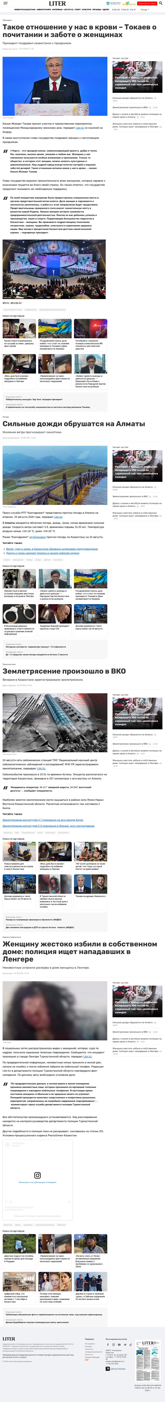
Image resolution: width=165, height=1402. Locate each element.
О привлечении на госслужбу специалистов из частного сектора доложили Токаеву (48, 407)
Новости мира (44, 10)
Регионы (96, 10)
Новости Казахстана (24, 10)
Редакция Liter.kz (10, 49)
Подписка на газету (147, 3)
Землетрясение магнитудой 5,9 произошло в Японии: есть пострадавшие (48, 825)
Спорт (78, 10)
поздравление (30, 310)
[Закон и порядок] (114, 3)
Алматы (7, 560)
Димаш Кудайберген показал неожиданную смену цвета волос (37, 1322)
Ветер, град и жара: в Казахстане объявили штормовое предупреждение (52, 548)
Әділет (105, 10)
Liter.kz (80, 127)
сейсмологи (50, 833)
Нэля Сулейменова (11, 438)
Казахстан (8, 833)
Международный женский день (52, 310)
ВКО (17, 833)
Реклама (88, 1346)
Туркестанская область (45, 1225)
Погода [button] (144, 10)
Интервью (57, 10)
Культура (86, 10)
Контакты (89, 1355)
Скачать (138, 1385)
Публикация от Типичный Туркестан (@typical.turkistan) (37, 1216)
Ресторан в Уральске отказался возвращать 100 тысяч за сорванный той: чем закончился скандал (136, 82)
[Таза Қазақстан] (129, 3)
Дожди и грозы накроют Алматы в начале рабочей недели (42, 553)
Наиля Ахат (8, 973)
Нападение (28, 1225)
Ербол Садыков (9, 685)
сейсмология (63, 833)
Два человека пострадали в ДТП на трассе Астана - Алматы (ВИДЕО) (40, 927)
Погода (29, 560)
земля (40, 833)
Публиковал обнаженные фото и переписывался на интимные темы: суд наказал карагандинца (54, 1314)
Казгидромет (18, 560)
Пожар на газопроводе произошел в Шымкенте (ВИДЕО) (33, 920)
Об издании (90, 1344)
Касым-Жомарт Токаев (13, 310)
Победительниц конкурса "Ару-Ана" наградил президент (34, 399)
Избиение (61, 1225)
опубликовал (38, 537)
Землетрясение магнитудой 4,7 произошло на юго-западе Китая (43, 820)
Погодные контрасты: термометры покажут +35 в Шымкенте (36, 647)
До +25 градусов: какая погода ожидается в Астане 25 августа (37, 654)
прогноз (47, 560)
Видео (17, 1225)
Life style (68, 10)
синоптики (58, 560)
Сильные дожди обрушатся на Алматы (133, 98)
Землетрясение (28, 833)
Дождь (38, 560)
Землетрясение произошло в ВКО (130, 107)
